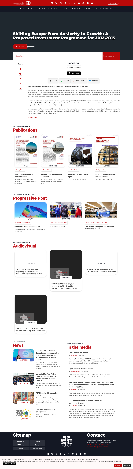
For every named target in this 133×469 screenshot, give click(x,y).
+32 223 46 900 (92, 445)
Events (65, 9)
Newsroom (76, 9)
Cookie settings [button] (9, 464)
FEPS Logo (20, 445)
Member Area (37, 448)
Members (32, 9)
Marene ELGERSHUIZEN (22, 223)
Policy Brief (19, 170)
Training (88, 9)
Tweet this (20, 83)
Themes (42, 9)
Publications (53, 9)
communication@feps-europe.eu (97, 447)
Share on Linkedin (20, 69)
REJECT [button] (127, 465)
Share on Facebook (20, 78)
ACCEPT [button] (118, 465)
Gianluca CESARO (101, 223)
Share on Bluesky (20, 73)
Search (112, 3)
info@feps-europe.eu (105, 445)
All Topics (20, 46)
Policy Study (74, 170)
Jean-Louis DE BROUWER (58, 223)
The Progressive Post (104, 9)
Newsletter (20, 441)
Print (20, 87)
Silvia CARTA (90, 223)
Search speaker (108, 56)
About (22, 9)
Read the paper (32, 117)
